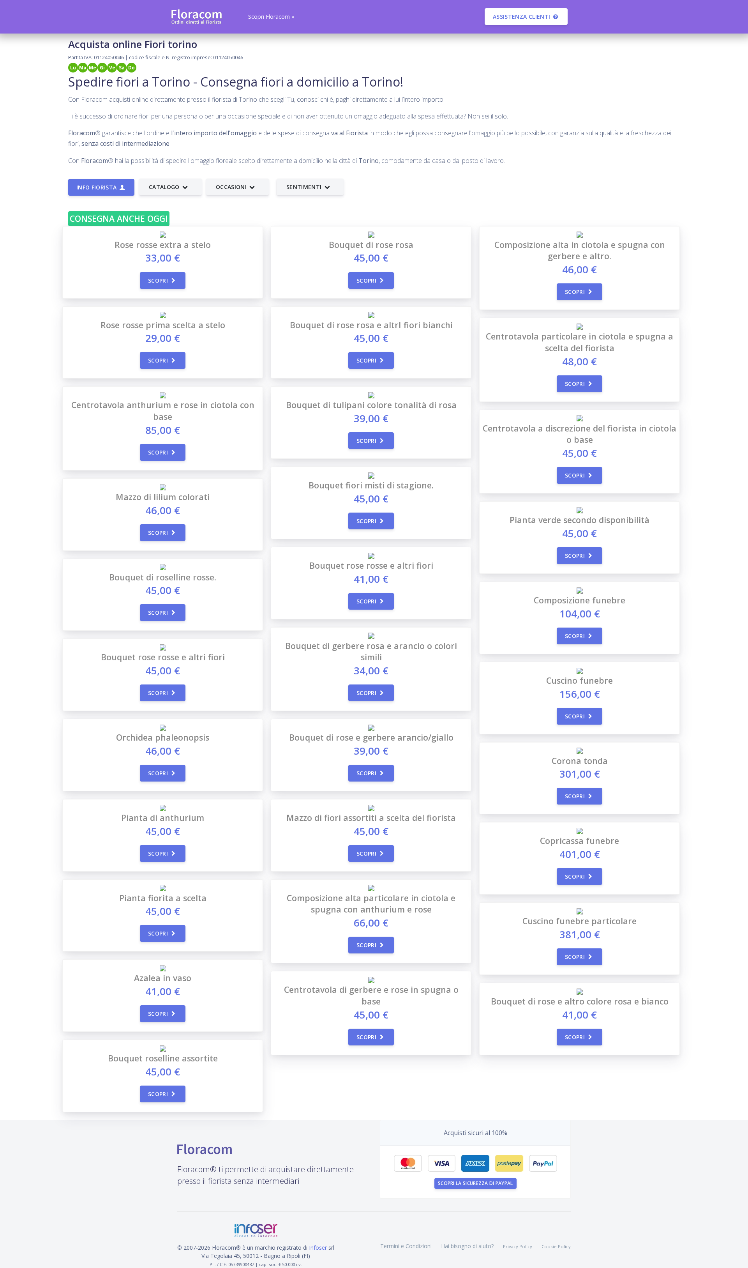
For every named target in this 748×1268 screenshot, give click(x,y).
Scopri (158, 280)
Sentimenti (304, 187)
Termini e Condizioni (406, 1246)
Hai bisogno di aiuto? (467, 1246)
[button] (270, 16)
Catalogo (165, 187)
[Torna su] (736, 1256)
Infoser (318, 1247)
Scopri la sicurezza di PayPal (475, 1183)
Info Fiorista (97, 187)
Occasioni (232, 187)
